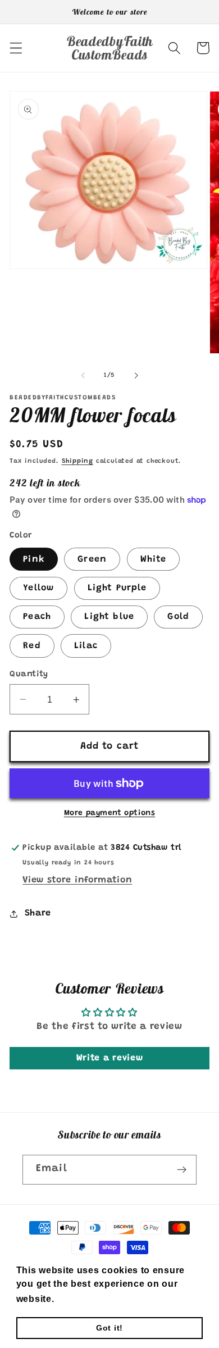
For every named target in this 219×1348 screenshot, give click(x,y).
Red (31, 645)
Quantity (29, 674)
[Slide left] (83, 375)
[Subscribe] (181, 1170)
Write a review (109, 1058)
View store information (77, 880)
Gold (178, 616)
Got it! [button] (109, 1327)
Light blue (109, 616)
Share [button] (38, 913)
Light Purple (117, 588)
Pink (33, 559)
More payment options (110, 813)
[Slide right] (136, 375)
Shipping (77, 461)
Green (92, 559)
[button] (16, 48)
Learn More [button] (84, 1299)
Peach (37, 616)
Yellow (38, 588)
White (153, 559)
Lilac (86, 645)
